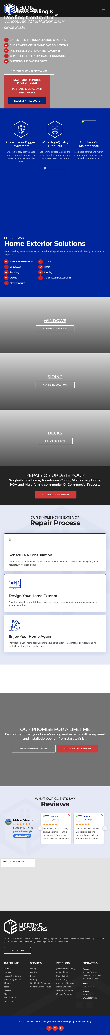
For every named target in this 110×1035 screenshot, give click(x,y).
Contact (7, 972)
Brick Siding (61, 979)
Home (6, 969)
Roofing (33, 979)
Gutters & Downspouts (40, 987)
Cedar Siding (62, 972)
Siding (55, 376)
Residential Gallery (12, 976)
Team (6, 987)
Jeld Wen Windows (64, 990)
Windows (55, 320)
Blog (6, 994)
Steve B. (55, 816)
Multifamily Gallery (12, 979)
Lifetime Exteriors (23, 820)
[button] (103, 8)
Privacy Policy (10, 1001)
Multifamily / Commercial (41, 983)
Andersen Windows (65, 983)
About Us (8, 983)
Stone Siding (62, 976)
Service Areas (10, 997)
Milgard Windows (64, 994)
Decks (55, 433)
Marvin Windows (63, 987)
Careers (7, 990)
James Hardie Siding (65, 969)
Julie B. (87, 816)
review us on (21, 835)
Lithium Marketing (83, 1021)
